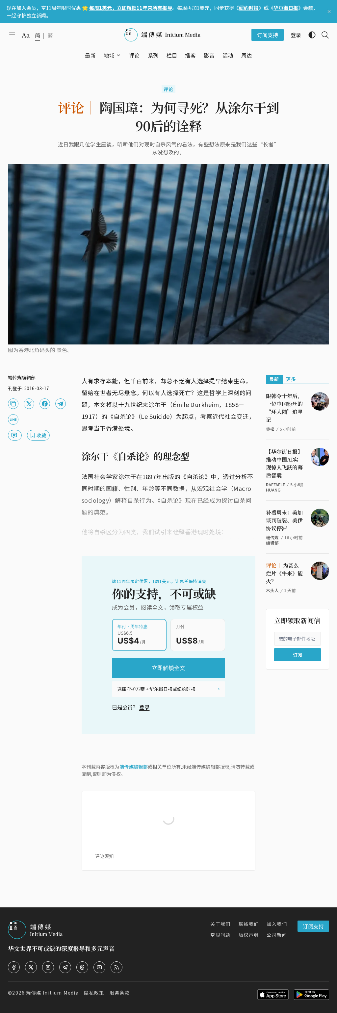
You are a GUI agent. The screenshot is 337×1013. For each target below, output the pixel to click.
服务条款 (120, 992)
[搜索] (322, 35)
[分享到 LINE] (13, 419)
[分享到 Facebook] (44, 403)
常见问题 (220, 934)
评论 (169, 89)
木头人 (272, 590)
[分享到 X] (29, 403)
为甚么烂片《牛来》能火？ (284, 573)
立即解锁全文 (168, 668)
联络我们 (249, 924)
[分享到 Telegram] (60, 403)
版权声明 (249, 934)
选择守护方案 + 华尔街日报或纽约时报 (156, 689)
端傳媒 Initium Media (52, 992)
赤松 (270, 429)
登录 (144, 707)
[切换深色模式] (309, 35)
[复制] (13, 403)
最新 (274, 379)
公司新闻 (277, 934)
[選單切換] (118, 55)
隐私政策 (94, 992)
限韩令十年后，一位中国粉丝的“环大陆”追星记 (284, 407)
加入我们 (277, 924)
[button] (109, 55)
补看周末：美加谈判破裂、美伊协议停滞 (284, 520)
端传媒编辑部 (133, 766)
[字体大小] (26, 35)
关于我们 (220, 924)
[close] (329, 11)
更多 (291, 379)
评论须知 (104, 856)
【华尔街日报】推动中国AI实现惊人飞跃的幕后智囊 (284, 463)
